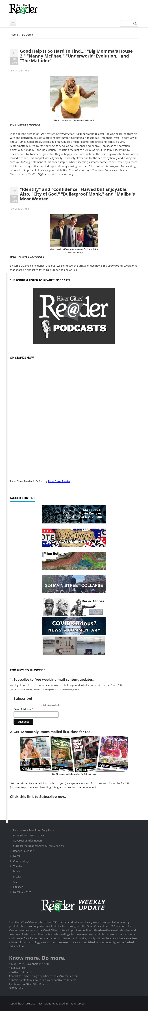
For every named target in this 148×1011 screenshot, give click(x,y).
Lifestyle (18, 887)
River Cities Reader (59, 481)
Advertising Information (27, 840)
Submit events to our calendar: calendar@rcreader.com (42, 980)
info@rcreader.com (20, 972)
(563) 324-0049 (18, 968)
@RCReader (16, 988)
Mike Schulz (21, 70)
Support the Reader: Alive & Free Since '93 (38, 845)
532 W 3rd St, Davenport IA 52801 (29, 964)
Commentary (21, 861)
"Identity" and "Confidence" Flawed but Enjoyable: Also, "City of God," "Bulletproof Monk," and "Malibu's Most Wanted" (77, 194)
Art (15, 881)
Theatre (18, 866)
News (16, 856)
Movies (17, 876)
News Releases (22, 892)
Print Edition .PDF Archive (28, 835)
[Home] (23, 9)
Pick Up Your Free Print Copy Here (33, 830)
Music (16, 871)
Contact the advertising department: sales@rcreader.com (44, 976)
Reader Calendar (23, 851)
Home (14, 34)
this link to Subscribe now (42, 796)
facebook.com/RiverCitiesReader (28, 984)
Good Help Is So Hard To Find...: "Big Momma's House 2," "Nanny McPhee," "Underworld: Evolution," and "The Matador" (76, 55)
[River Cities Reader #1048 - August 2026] (74, 419)
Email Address (23, 709)
